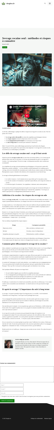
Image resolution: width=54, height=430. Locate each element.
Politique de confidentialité (37, 418)
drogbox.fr (10, 3)
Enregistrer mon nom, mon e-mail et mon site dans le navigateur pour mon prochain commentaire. (26, 396)
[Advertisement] (27, 17)
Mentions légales (48, 418)
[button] (45, 3)
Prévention (5, 47)
